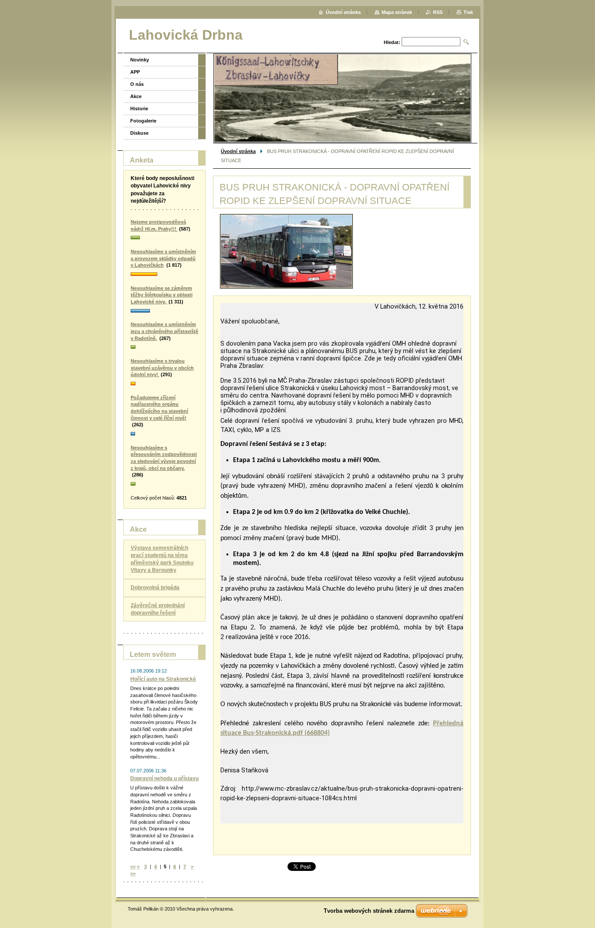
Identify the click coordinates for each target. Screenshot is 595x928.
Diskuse (139, 133)
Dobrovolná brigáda (155, 588)
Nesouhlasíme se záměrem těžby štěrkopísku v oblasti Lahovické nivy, (162, 295)
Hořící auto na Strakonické (163, 679)
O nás (137, 84)
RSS (438, 12)
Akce (136, 96)
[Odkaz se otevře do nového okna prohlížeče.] (286, 251)
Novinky (139, 59)
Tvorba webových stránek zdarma (369, 911)
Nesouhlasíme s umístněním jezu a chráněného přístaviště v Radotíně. (164, 331)
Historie (139, 108)
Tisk (468, 12)
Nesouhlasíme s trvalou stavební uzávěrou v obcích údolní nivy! (162, 367)
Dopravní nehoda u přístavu (164, 778)
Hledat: (392, 42)
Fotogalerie (143, 120)
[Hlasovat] (164, 238)
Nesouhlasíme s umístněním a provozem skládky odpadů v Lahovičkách (163, 258)
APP (135, 72)
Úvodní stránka (238, 151)
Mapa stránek (397, 12)
